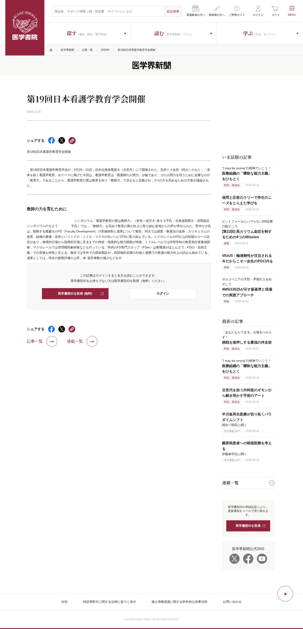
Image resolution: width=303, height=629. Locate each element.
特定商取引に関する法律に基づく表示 (109, 601)
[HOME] (51, 49)
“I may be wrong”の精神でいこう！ (247, 173)
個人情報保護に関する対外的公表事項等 (179, 601)
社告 (64, 601)
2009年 (105, 49)
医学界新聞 (67, 49)
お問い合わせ (232, 601)
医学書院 (24, 27)
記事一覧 (87, 49)
